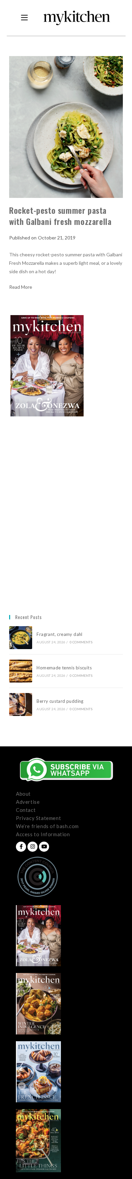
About (23, 794)
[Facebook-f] (21, 847)
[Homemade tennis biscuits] (20, 671)
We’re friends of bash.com (47, 826)
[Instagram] (32, 847)
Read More (20, 287)
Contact (26, 810)
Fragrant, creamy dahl (59, 634)
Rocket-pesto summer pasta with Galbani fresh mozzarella (60, 216)
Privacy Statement (38, 818)
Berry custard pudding (61, 701)
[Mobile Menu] (24, 18)
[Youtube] (44, 847)
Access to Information (43, 834)
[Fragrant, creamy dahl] (20, 637)
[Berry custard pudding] (20, 704)
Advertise (28, 802)
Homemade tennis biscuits (64, 667)
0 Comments (81, 642)
